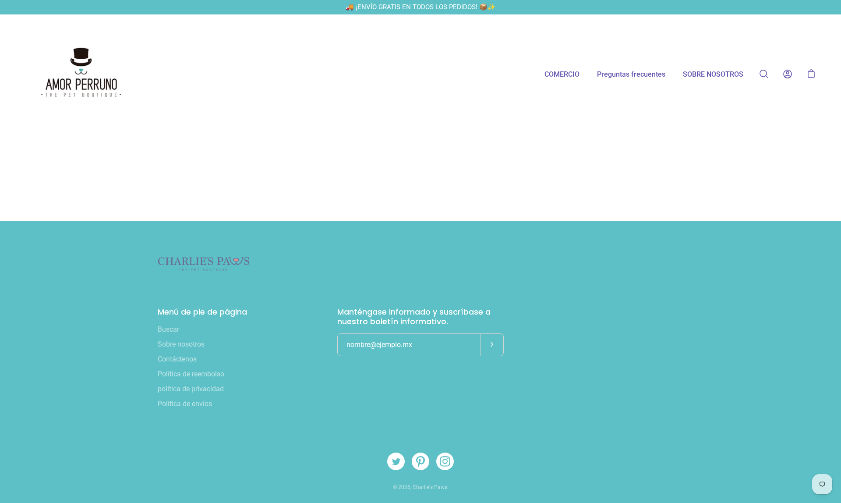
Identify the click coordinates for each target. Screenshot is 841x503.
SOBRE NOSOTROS (713, 74)
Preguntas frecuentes (631, 74)
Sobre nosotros (181, 344)
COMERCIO (562, 74)
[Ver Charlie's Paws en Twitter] (396, 461)
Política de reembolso (191, 374)
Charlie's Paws (430, 487)
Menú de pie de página (202, 312)
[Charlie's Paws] (81, 74)
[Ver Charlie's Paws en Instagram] (445, 461)
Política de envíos (185, 404)
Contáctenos (177, 359)
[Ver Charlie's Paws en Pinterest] (420, 461)
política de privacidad (191, 389)
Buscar (168, 329)
